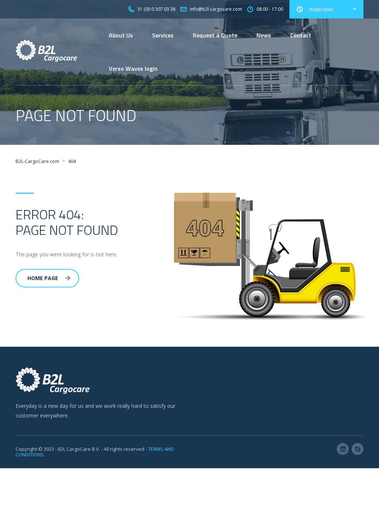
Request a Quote (215, 35)
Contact (300, 35)
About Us (121, 35)
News (263, 35)
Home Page (42, 278)
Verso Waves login (133, 68)
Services (163, 35)
